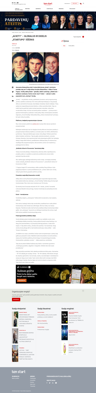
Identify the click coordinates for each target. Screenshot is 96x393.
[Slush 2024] (65, 332)
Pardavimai (41, 312)
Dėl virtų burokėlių (43, 323)
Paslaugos (72, 8)
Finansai (21, 347)
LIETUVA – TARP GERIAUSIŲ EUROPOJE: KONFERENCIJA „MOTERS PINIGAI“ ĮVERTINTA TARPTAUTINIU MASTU (26, 355)
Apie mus (32, 384)
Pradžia (13, 32)
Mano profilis (15, 378)
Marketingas (23, 312)
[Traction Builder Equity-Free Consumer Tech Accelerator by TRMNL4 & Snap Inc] (65, 317)
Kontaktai (32, 380)
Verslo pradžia (42, 320)
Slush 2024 (72, 335)
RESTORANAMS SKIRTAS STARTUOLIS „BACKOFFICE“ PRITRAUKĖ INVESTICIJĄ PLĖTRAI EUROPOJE (26, 337)
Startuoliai (50, 8)
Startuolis (16, 32)
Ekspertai (38, 8)
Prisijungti (75, 3)
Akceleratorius (73, 312)
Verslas (17, 8)
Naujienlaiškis (19, 9)
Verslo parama (73, 332)
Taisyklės (32, 386)
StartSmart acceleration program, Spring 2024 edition (75, 350)
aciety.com (36, 124)
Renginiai (61, 8)
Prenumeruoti (67, 3)
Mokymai (27, 8)
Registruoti (16, 299)
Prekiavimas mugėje (43, 329)
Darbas (32, 382)
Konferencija (73, 331)
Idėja (64, 45)
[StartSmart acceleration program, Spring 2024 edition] (65, 348)
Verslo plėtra (71, 45)
